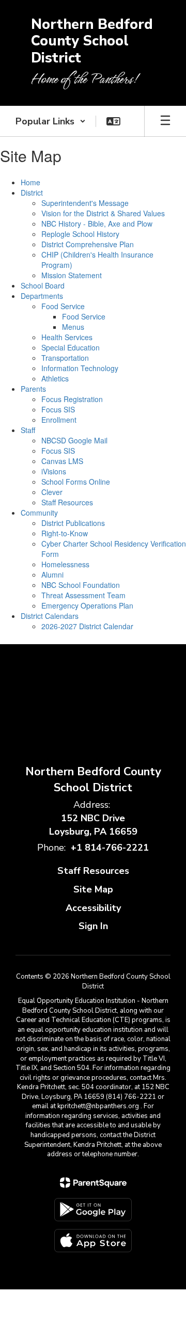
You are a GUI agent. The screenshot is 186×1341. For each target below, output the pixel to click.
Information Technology (79, 368)
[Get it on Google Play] (93, 1209)
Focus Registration (72, 399)
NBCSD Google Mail (74, 440)
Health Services (66, 337)
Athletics (55, 378)
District (32, 192)
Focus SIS (58, 409)
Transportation (65, 358)
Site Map (93, 889)
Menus (73, 327)
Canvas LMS (62, 461)
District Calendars (50, 616)
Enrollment (58, 419)
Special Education (70, 347)
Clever (52, 492)
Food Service (63, 306)
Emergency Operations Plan (87, 605)
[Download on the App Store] (93, 1240)
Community (39, 512)
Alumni (52, 574)
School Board (43, 285)
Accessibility (93, 908)
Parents (33, 389)
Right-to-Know (64, 533)
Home (30, 182)
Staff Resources (67, 502)
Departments (42, 296)
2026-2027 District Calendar (87, 626)
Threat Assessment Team (83, 595)
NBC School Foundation (80, 585)
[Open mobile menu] (165, 121)
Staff (28, 430)
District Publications (73, 523)
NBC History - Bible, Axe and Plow (96, 223)
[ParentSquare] (93, 1182)
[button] (50, 121)
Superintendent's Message (85, 203)
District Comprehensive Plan (87, 244)
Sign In (93, 926)
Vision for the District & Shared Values (103, 213)
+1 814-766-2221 (110, 847)
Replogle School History (80, 234)
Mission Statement (71, 275)
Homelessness (65, 564)
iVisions (53, 471)
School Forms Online (75, 481)
